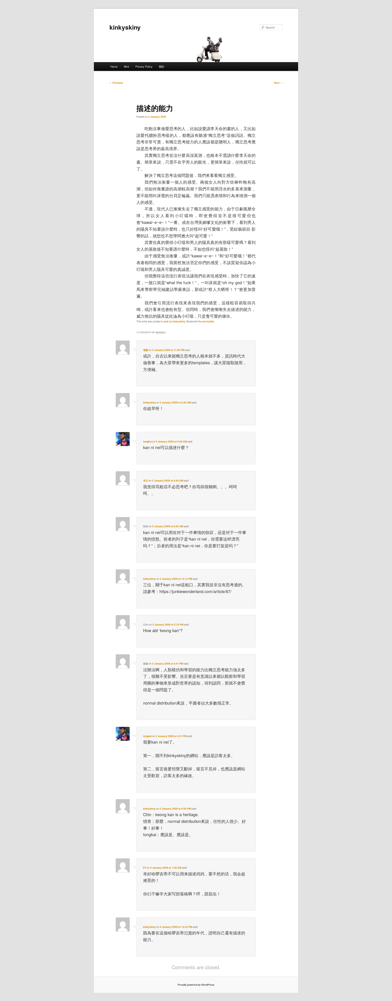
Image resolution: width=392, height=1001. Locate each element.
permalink (208, 321)
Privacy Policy (144, 66)
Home (113, 66)
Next (278, 83)
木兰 (145, 480)
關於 (161, 66)
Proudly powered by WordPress (196, 984)
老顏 (145, 350)
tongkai (147, 441)
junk (166, 321)
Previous (116, 83)
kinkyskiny (125, 27)
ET (144, 867)
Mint (126, 66)
